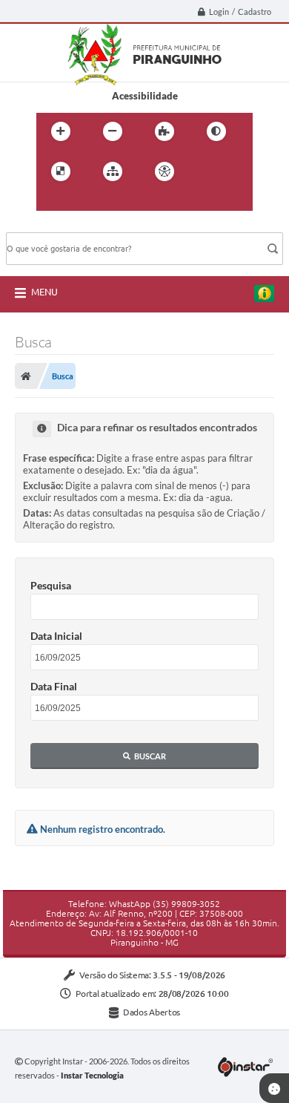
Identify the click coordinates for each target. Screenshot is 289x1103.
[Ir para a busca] (84, 202)
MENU (44, 292)
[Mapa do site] (112, 171)
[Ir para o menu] (51, 202)
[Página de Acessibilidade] (164, 171)
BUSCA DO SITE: (49, 225)
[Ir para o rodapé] (116, 202)
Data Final (53, 686)
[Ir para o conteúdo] (207, 171)
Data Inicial (56, 635)
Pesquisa (50, 585)
